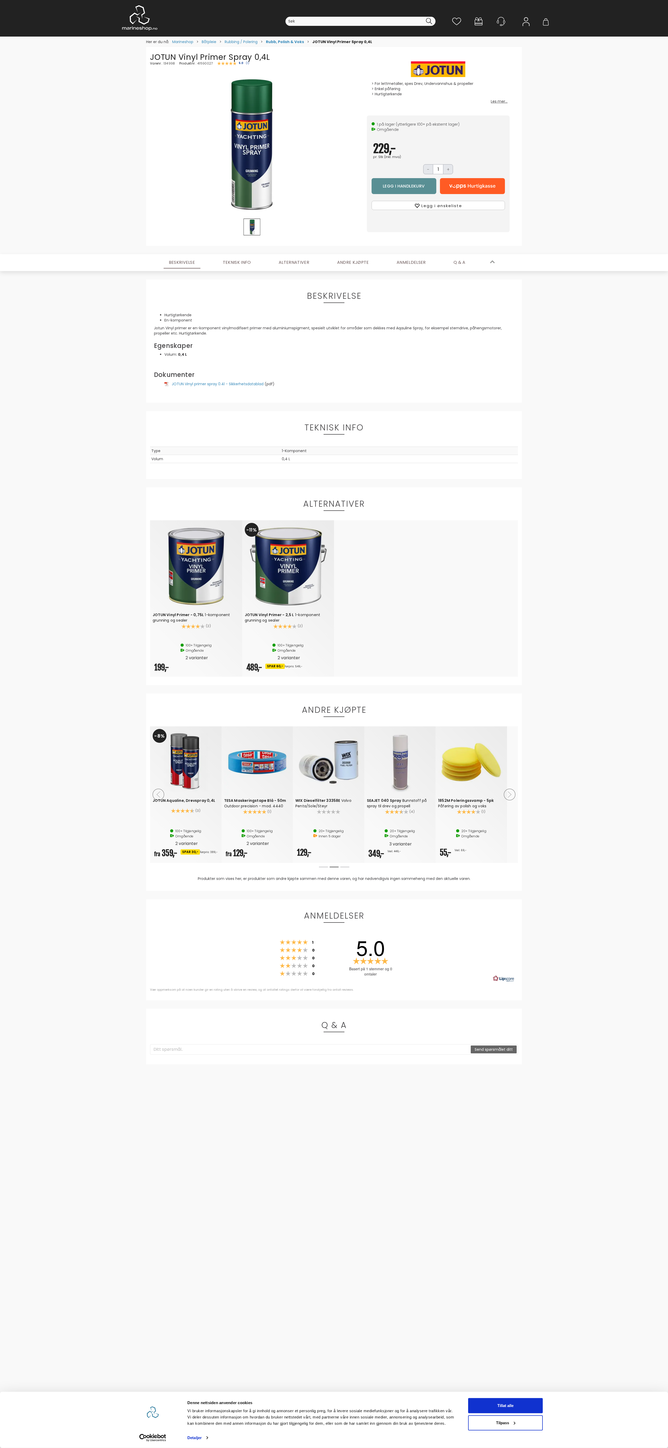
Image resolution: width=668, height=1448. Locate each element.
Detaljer (194, 1437)
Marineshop (182, 41)
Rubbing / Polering (241, 41)
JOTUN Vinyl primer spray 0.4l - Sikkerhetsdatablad (218, 384)
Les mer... (499, 101)
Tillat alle (505, 1405)
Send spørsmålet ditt (494, 1049)
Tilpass (502, 1422)
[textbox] (311, 1049)
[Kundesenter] (501, 21)
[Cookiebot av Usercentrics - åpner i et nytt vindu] (153, 1438)
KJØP (404, 186)
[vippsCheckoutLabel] (472, 186)
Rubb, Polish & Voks (285, 41)
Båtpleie (209, 41)
